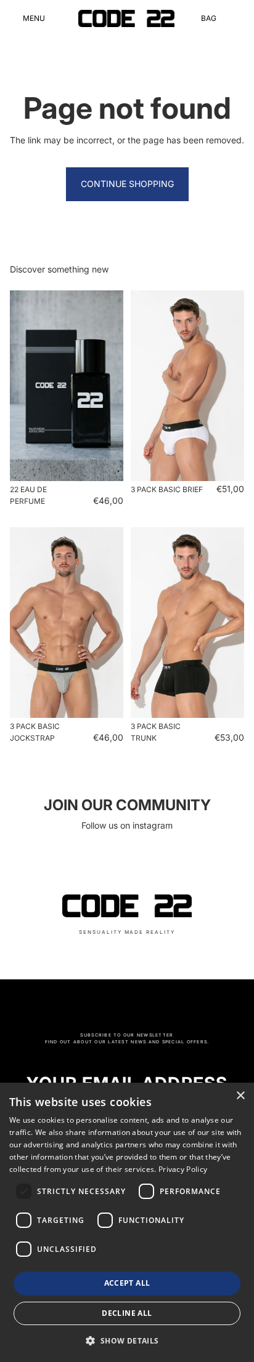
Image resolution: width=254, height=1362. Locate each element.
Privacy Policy (182, 1169)
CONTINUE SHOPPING (127, 183)
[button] (126, 1340)
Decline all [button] (127, 1313)
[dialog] (127, 1222)
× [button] (240, 1096)
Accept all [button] (127, 1283)
